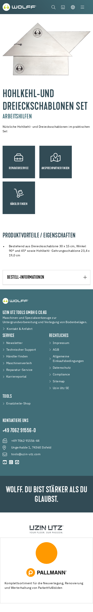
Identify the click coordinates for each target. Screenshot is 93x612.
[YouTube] (5, 462)
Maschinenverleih (19, 363)
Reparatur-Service (19, 369)
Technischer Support (21, 349)
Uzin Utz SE (61, 388)
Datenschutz (62, 367)
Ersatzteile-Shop (18, 403)
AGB (56, 349)
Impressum (61, 343)
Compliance (61, 374)
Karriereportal (16, 376)
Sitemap (59, 381)
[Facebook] (17, 462)
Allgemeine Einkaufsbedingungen (68, 359)
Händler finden (17, 356)
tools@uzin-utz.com (25, 454)
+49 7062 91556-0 (19, 431)
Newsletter (14, 343)
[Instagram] (11, 462)
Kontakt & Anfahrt (19, 329)
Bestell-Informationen (25, 277)
